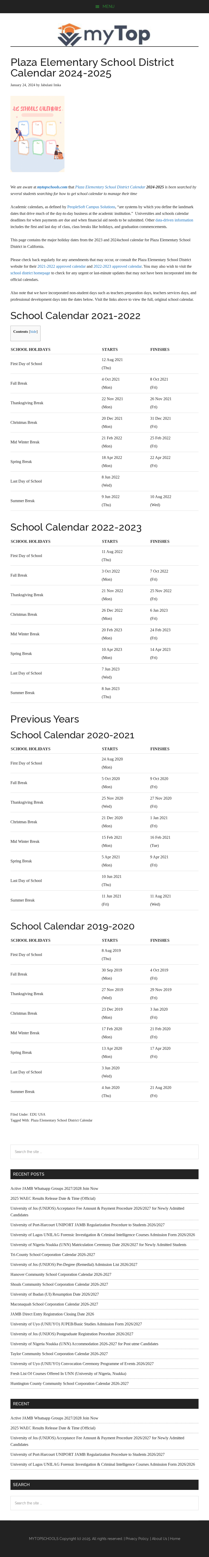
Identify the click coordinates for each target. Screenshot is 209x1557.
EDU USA (37, 1114)
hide (33, 332)
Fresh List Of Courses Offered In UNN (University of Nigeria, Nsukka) (68, 1373)
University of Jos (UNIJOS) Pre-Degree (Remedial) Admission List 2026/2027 (73, 1264)
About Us (159, 1539)
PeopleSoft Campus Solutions (91, 207)
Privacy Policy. (137, 1539)
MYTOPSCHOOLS (104, 34)
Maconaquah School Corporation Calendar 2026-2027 (54, 1304)
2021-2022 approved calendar (61, 266)
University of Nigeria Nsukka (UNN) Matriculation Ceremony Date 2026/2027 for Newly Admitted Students (98, 1244)
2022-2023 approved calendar (118, 266)
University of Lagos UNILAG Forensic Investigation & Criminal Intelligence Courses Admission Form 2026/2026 (102, 1235)
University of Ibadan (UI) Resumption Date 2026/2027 (54, 1294)
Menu (108, 6)
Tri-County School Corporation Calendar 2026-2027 (52, 1254)
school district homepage (30, 273)
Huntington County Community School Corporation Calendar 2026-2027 (69, 1383)
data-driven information (174, 220)
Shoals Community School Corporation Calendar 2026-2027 (59, 1284)
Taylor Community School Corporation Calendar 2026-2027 (59, 1354)
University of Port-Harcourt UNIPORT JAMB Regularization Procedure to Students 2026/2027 (87, 1225)
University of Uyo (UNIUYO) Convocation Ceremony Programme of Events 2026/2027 (82, 1363)
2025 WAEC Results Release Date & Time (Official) (52, 1198)
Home (175, 1539)
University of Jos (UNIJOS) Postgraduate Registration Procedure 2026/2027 (71, 1334)
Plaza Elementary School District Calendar (110, 187)
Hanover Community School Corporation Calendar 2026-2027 (60, 1274)
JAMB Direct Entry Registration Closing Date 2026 (52, 1314)
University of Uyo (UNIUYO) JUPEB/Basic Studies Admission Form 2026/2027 (76, 1324)
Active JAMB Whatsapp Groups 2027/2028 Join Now (54, 1188)
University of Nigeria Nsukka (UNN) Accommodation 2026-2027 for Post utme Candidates (84, 1344)
